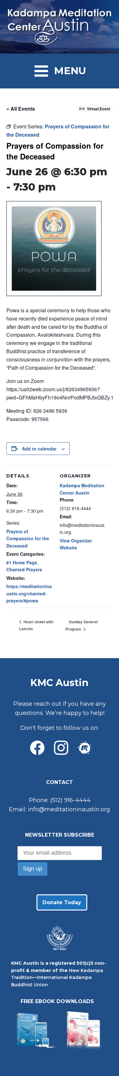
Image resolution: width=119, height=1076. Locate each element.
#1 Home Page (21, 562)
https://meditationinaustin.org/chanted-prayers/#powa (29, 593)
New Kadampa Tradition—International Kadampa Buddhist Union (57, 978)
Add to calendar (39, 448)
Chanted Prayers (24, 569)
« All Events (20, 108)
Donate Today (62, 902)
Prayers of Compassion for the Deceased (27, 538)
